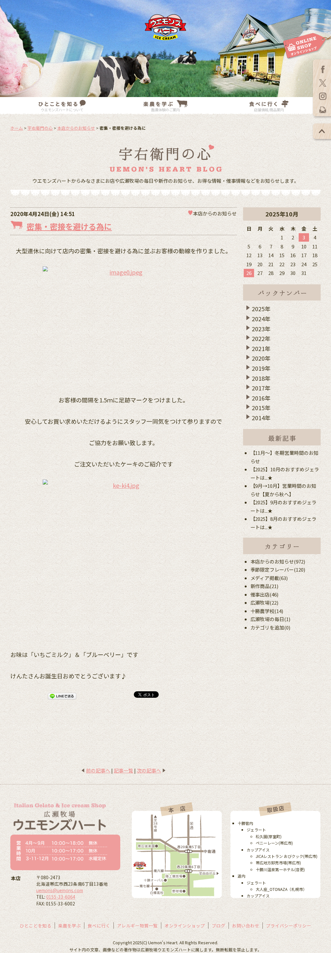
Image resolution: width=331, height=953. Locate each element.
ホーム (16, 128)
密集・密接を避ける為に (69, 226)
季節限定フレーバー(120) (278, 569)
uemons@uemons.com (59, 890)
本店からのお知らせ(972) (278, 561)
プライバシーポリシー (288, 925)
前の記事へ (98, 770)
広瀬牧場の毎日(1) (271, 619)
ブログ (218, 925)
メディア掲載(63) (269, 578)
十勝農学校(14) (267, 611)
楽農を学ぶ (69, 925)
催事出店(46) (265, 594)
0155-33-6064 (60, 896)
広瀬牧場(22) (265, 602)
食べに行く (99, 925)
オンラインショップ (185, 925)
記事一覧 (123, 770)
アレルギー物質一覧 (137, 925)
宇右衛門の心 (40, 128)
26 (248, 272)
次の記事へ (149, 770)
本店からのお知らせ (76, 128)
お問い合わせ (245, 925)
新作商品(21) (265, 586)
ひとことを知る (35, 925)
